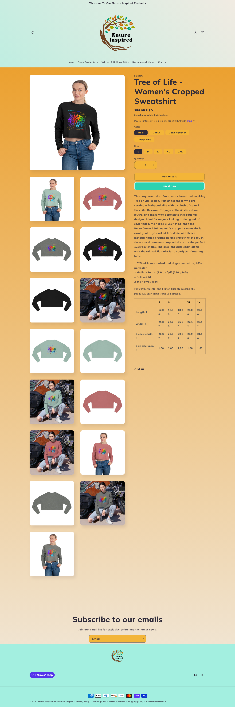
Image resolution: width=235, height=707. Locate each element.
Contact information (156, 701)
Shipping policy (135, 701)
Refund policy (99, 701)
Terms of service (117, 701)
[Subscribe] (142, 639)
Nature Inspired (45, 701)
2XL (180, 151)
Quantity (139, 158)
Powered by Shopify (63, 701)
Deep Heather (177, 132)
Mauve (157, 132)
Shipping (139, 115)
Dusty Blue (144, 139)
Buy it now (169, 186)
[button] (33, 32)
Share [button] (141, 368)
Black (140, 132)
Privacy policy (83, 701)
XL (168, 151)
